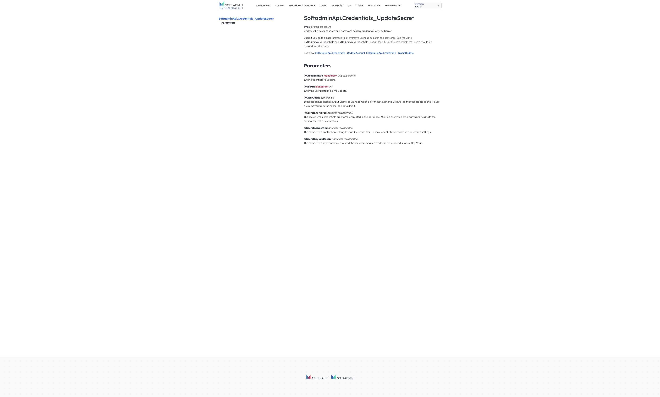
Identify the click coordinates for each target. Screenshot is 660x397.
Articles (359, 5)
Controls (280, 5)
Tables (323, 5)
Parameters (228, 22)
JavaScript (337, 5)
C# (349, 5)
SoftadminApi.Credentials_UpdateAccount (340, 53)
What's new (373, 5)
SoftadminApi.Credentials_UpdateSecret (246, 18)
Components (263, 5)
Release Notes (392, 5)
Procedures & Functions (302, 5)
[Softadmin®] (231, 8)
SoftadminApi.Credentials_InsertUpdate (390, 53)
